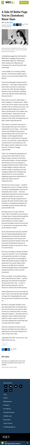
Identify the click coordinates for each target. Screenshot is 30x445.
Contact (5, 398)
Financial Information (8, 412)
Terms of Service (7, 423)
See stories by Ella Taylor (9, 367)
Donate (24, 2)
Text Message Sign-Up (9, 427)
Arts (4, 344)
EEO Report (6, 405)
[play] (3, 443)
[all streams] (28, 443)
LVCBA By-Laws (7, 416)
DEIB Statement (7, 401)
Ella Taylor (10, 22)
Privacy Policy (6, 419)
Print (26, 24)
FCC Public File (7, 408)
